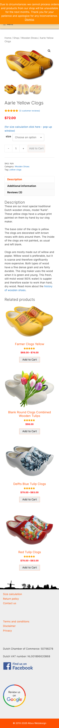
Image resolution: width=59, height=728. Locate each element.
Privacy (7, 630)
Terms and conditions (16, 621)
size (8, 136)
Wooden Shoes (29, 37)
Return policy (11, 598)
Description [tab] (14, 179)
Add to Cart (36, 148)
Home (8, 37)
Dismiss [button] (29, 19)
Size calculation (12, 594)
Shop (16, 37)
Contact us (9, 603)
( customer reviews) (29, 110)
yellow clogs (15, 169)
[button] (49, 51)
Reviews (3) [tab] (14, 192)
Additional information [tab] (21, 185)
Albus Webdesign (37, 723)
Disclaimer (9, 625)
